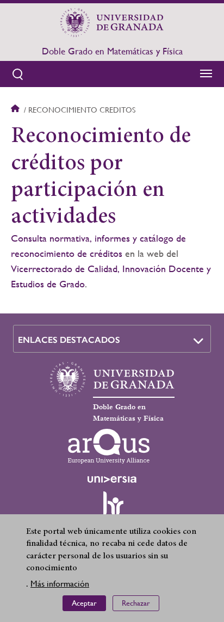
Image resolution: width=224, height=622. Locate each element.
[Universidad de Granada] (112, 22)
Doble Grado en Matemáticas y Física (112, 51)
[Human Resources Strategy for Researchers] (112, 508)
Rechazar (136, 603)
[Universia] (112, 479)
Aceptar (84, 603)
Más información (59, 583)
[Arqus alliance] (109, 446)
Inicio (16, 109)
